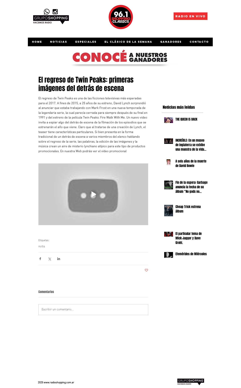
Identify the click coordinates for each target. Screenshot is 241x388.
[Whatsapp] (46, 11)
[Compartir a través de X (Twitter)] (49, 258)
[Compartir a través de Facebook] (40, 258)
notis (41, 246)
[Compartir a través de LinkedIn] (58, 258)
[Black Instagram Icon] (55, 11)
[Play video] (93, 194)
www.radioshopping (55, 382)
